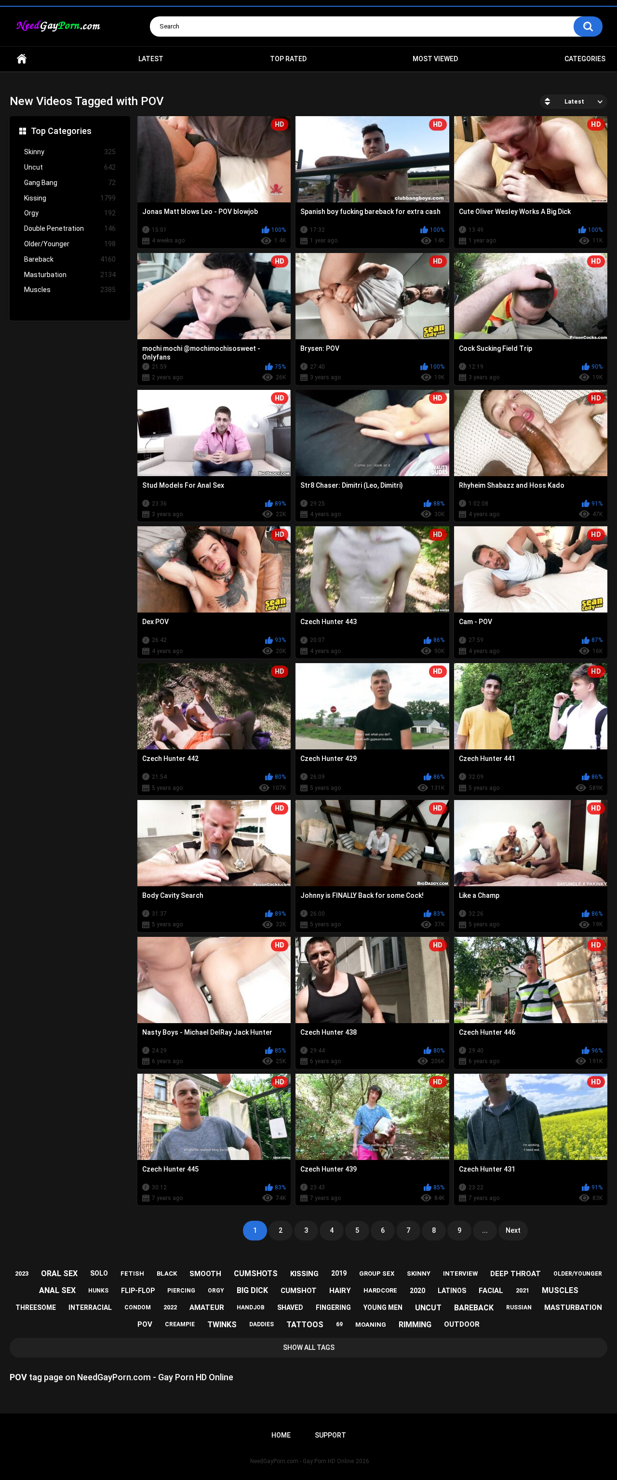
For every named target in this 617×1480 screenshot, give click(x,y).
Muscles (70, 289)
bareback (474, 1307)
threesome (35, 1307)
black (167, 1273)
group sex (376, 1273)
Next (513, 1230)
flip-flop (138, 1290)
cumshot (299, 1290)
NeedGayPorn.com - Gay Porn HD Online (302, 1461)
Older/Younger (70, 244)
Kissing (70, 198)
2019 (339, 1273)
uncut (428, 1307)
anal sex (57, 1290)
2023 (21, 1273)
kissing (304, 1273)
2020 (417, 1290)
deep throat (515, 1273)
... (485, 1230)
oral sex (59, 1273)
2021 (522, 1290)
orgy (216, 1290)
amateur (206, 1307)
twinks (222, 1324)
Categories (584, 59)
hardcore (380, 1290)
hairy (340, 1290)
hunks (98, 1290)
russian (519, 1307)
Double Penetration (70, 228)
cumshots (256, 1273)
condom (137, 1307)
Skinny (70, 152)
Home (22, 59)
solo (99, 1273)
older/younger (577, 1273)
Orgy (70, 213)
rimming (415, 1324)
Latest (150, 59)
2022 (170, 1307)
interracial (90, 1307)
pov (144, 1324)
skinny (418, 1273)
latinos (452, 1290)
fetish (132, 1273)
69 (339, 1324)
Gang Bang (70, 183)
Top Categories (61, 131)
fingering (333, 1307)
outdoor (462, 1324)
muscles (560, 1290)
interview (460, 1273)
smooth (205, 1273)
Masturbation (70, 275)
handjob (251, 1307)
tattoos (304, 1324)
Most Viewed (435, 59)
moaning (370, 1324)
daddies (261, 1324)
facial (491, 1290)
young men (382, 1307)
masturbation (573, 1307)
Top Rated (288, 59)
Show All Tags (309, 1347)
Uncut (70, 167)
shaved (290, 1307)
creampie (180, 1324)
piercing (181, 1290)
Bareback (70, 259)
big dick (252, 1290)
